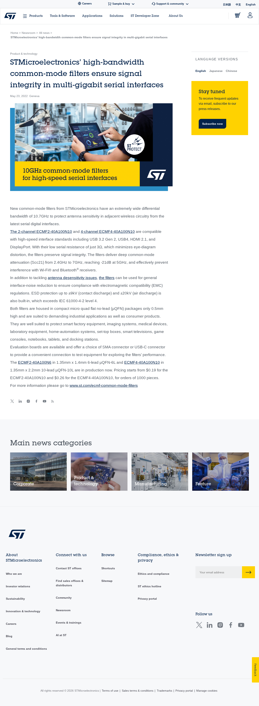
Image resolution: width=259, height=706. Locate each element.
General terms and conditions (26, 648)
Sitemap (107, 580)
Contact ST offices (69, 568)
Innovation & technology (23, 611)
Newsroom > (30, 32)
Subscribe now (212, 123)
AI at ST (61, 635)
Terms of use (110, 690)
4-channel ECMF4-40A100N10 (108, 231)
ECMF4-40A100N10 (142, 362)
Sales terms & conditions (137, 690)
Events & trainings (68, 622)
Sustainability (15, 598)
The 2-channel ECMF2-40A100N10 (41, 231)
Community (64, 597)
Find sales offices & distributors (69, 583)
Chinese (231, 71)
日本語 (227, 4)
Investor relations (18, 586)
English (200, 71)
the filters (107, 278)
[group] (38, 471)
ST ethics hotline (149, 586)
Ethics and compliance (153, 573)
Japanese (216, 71)
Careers (11, 623)
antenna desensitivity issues (72, 278)
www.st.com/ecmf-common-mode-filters (104, 385)
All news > (45, 32)
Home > (16, 32)
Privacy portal (147, 598)
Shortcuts (108, 568)
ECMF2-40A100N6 (34, 362)
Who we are (14, 573)
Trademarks (164, 690)
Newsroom (63, 610)
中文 (238, 4)
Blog (9, 636)
